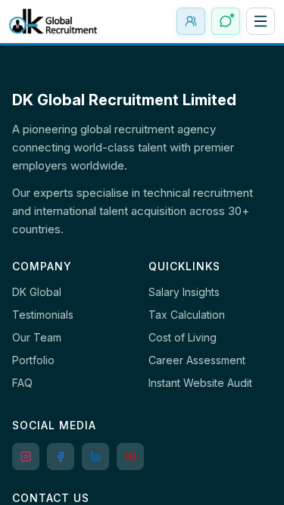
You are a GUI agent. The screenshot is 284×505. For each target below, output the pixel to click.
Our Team (36, 337)
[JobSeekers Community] (190, 21)
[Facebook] (60, 456)
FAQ (22, 382)
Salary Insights (184, 291)
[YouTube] (130, 456)
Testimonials (42, 314)
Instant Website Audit (200, 382)
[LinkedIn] (95, 456)
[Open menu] (260, 21)
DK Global (36, 291)
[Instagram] (25, 456)
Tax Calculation (186, 314)
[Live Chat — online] (225, 21)
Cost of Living (182, 337)
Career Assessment (196, 360)
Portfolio (33, 360)
